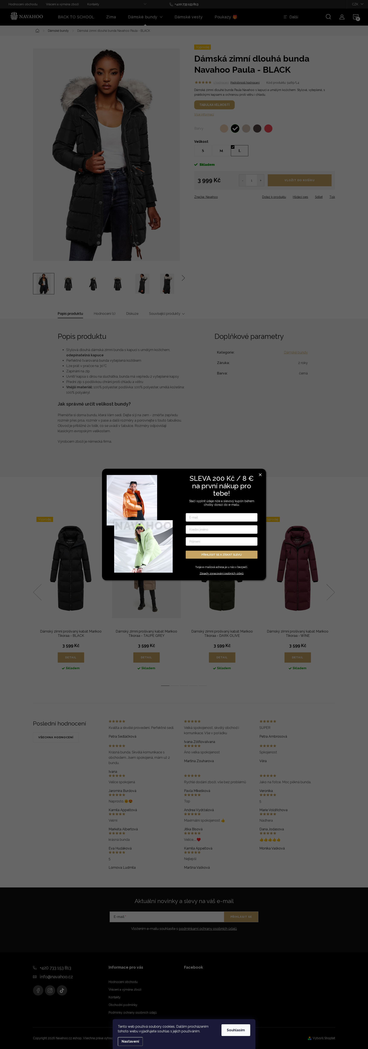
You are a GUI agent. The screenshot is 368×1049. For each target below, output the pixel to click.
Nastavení (130, 1041)
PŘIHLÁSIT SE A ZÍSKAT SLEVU (221, 554)
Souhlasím (236, 1030)
